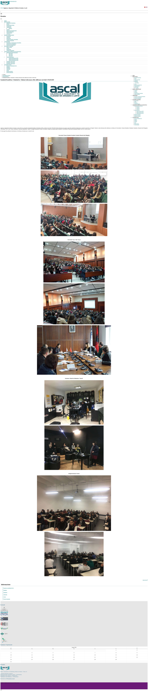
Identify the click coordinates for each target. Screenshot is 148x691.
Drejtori (135, 78)
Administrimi (136, 81)
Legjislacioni (136, 80)
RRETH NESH (135, 76)
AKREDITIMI (135, 95)
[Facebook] (1, 681)
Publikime (135, 120)
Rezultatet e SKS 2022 (137, 115)
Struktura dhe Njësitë (137, 79)
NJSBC (135, 101)
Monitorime (135, 102)
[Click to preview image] (65, 103)
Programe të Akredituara (137, 98)
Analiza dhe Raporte (137, 103)
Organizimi (135, 90)
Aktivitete (135, 121)
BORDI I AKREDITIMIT (137, 89)
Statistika (135, 119)
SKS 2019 (138, 109)
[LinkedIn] (6, 681)
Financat (138, 82)
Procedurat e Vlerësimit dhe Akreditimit (139, 96)
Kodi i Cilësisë (136, 100)
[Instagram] (3, 681)
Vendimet (135, 91)
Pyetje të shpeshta (10, 72)
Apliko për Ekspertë (137, 94)
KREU (134, 75)
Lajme (135, 122)
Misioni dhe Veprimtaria (11, 22)
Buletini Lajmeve (136, 123)
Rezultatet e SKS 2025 (137, 116)
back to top (145, 580)
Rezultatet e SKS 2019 (137, 114)
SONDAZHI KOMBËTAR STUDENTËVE (140, 104)
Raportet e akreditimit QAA (12, 65)
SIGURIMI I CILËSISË (137, 99)
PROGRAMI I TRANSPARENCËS (9, 1)
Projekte (135, 83)
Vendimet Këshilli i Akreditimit (138, 93)
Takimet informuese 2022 (140, 112)
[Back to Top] (1, 690)
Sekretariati (135, 92)
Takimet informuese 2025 (140, 111)
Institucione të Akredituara (137, 97)
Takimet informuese (137, 110)
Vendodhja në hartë (11, 678)
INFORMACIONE (136, 117)
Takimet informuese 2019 (140, 113)
